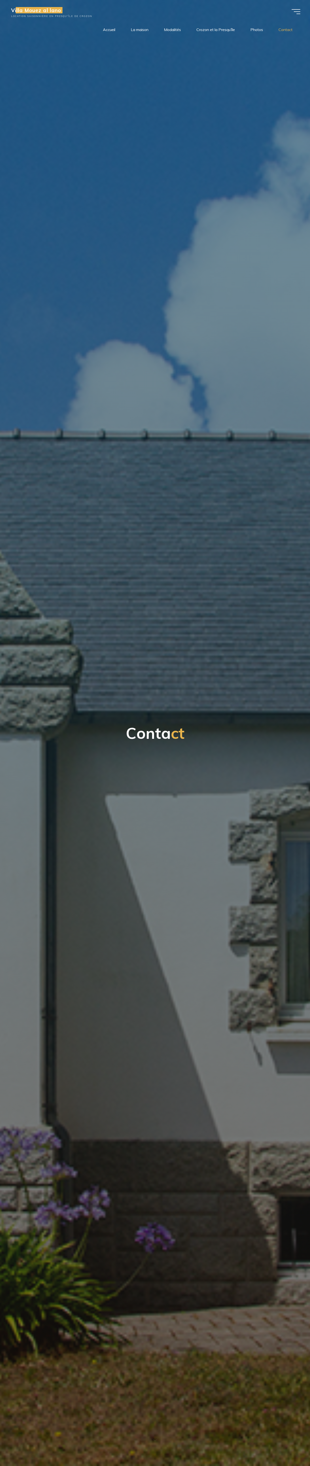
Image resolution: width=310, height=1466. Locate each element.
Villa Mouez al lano (36, 10)
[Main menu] (296, 11)
